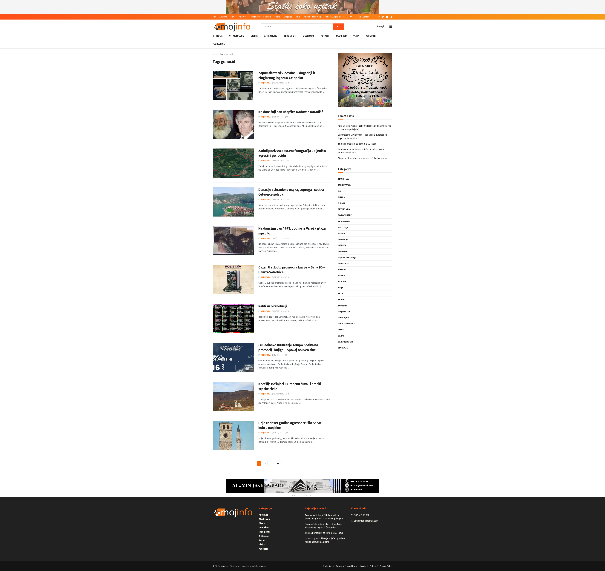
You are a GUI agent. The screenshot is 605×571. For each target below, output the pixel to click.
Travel (342, 299)
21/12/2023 (278, 433)
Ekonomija (344, 209)
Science (342, 281)
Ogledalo (267, 17)
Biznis (233, 17)
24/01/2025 (278, 199)
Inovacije (343, 239)
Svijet (341, 287)
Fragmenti (255, 17)
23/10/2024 (278, 238)
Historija (343, 227)
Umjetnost (344, 311)
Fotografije (345, 215)
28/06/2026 (279, 83)
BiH (339, 191)
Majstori (307, 17)
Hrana (341, 233)
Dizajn (341, 203)
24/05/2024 (279, 311)
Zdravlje (343, 347)
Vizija (298, 17)
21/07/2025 (278, 117)
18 (278, 463)
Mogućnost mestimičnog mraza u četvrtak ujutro (362, 158)
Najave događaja (347, 257)
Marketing (316, 17)
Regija (341, 275)
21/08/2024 (279, 277)
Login (382, 26)
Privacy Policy (386, 566)
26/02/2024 (279, 394)
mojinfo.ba (265, 83)
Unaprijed (288, 17)
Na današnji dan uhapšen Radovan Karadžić (290, 112)
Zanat (341, 335)
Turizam (342, 305)
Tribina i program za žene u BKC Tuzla (357, 144)
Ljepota (342, 245)
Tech (340, 293)
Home (215, 17)
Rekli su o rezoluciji (272, 306)
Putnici (277, 17)
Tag (221, 54)
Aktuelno (223, 17)
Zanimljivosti (345, 341)
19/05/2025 (278, 161)
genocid (229, 54)
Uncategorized (346, 323)
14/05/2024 (278, 355)
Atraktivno (243, 17)
